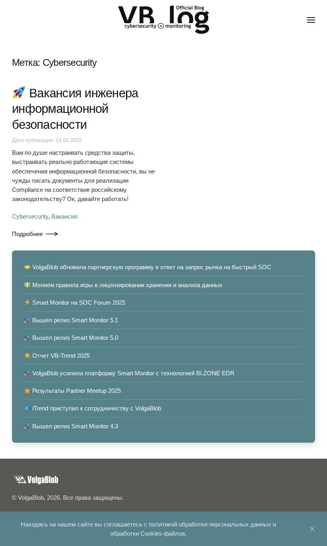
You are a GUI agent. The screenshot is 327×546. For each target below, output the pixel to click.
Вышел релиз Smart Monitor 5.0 (74, 337)
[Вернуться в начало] (163, 20)
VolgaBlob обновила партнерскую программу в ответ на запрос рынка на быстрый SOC (151, 267)
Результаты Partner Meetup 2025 (76, 390)
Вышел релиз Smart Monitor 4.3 (74, 426)
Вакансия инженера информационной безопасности (75, 109)
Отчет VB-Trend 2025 (60, 355)
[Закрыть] (312, 529)
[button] (311, 20)
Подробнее (27, 234)
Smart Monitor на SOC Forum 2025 (78, 302)
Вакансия (64, 216)
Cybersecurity (30, 216)
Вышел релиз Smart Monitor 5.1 (74, 320)
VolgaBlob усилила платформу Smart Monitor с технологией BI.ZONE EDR (132, 373)
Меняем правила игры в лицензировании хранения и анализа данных (127, 285)
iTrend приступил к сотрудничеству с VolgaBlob (96, 408)
